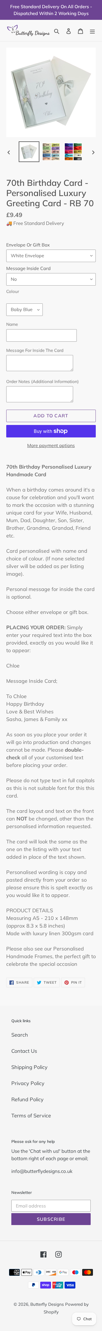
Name (12, 324)
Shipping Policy (29, 1067)
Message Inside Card (28, 268)
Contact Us (24, 1051)
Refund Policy (27, 1099)
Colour (12, 291)
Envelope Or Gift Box (28, 245)
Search (19, 1035)
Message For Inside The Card (34, 350)
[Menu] (92, 30)
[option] (29, 151)
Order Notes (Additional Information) (42, 381)
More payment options (51, 445)
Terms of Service (31, 1115)
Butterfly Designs (47, 1304)
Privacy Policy (27, 1083)
